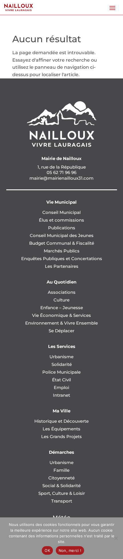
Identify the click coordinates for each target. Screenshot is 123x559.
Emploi (61, 387)
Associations (62, 292)
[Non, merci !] (116, 538)
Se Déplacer (61, 330)
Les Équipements (61, 429)
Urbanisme (61, 356)
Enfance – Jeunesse (61, 307)
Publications (61, 227)
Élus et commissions (61, 220)
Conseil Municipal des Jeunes (62, 235)
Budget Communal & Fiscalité (61, 243)
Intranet (61, 395)
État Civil (61, 379)
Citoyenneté (61, 478)
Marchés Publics (62, 251)
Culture (61, 300)
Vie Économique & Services (61, 315)
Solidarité (61, 364)
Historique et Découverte (61, 421)
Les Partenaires (61, 266)
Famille (61, 470)
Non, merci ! (70, 550)
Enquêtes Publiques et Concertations (61, 258)
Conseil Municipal (61, 212)
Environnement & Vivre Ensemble (61, 323)
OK (47, 550)
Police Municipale (61, 372)
